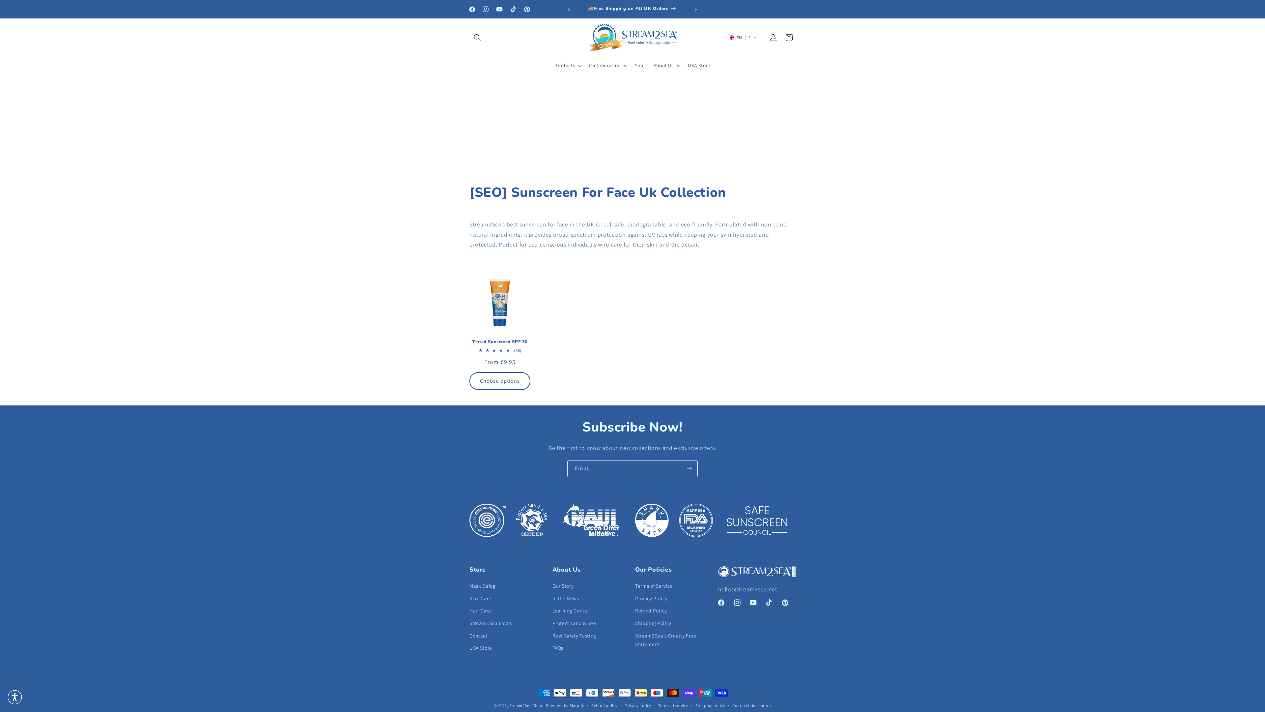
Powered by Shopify (565, 705)
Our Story (563, 585)
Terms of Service (654, 585)
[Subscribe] (689, 468)
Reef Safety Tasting (574, 635)
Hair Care (480, 610)
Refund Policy (651, 610)
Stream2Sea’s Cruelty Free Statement (665, 640)
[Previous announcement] (569, 9)
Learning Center (570, 610)
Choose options (500, 380)
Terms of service (673, 705)
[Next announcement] (696, 9)
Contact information (751, 705)
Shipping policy (710, 705)
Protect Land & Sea (574, 623)
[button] (477, 37)
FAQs (558, 647)
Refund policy (604, 705)
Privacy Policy (651, 598)
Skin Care (480, 598)
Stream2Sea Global (527, 705)
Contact (478, 635)
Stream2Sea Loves (490, 623)
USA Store (480, 647)
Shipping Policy (653, 623)
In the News (565, 598)
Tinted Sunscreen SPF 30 (500, 342)
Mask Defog (482, 585)
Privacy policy (638, 705)
